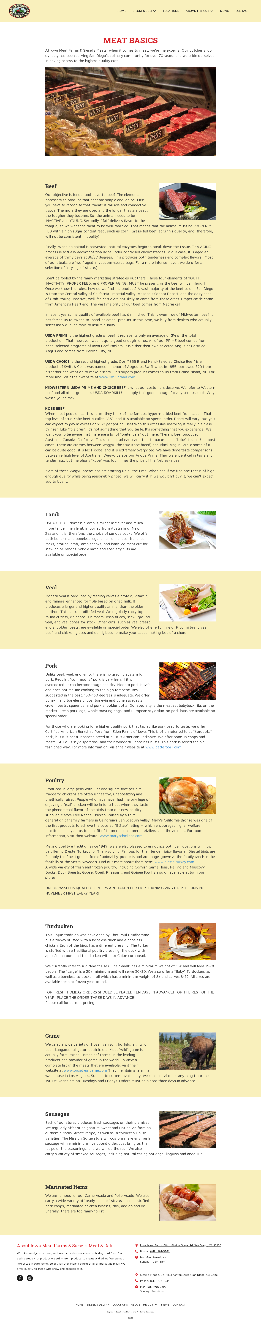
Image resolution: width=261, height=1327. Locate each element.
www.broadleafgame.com (85, 1070)
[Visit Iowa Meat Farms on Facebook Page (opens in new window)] (20, 1278)
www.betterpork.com (163, 747)
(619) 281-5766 (160, 1251)
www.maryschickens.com (121, 836)
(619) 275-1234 (160, 1280)
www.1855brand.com (117, 377)
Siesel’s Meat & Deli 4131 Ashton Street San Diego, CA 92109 (179, 1274)
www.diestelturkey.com (174, 862)
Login (130, 1317)
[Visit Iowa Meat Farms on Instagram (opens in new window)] (30, 1278)
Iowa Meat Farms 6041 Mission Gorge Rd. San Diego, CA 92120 (180, 1245)
